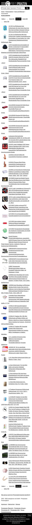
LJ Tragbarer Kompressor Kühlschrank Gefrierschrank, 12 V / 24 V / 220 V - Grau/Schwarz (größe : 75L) (19, 391)
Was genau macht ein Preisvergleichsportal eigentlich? (15, 495)
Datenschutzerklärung (17, 521)
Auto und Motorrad (19, 11)
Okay (29, 515)
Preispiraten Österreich (7, 508)
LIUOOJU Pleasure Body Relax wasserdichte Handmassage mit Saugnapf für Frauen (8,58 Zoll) (17, 164)
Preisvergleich (9, 11)
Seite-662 (11, 19)
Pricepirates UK (5, 510)
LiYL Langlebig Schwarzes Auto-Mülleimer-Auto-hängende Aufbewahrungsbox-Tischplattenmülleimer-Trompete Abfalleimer (13, 340)
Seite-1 (3, 19)
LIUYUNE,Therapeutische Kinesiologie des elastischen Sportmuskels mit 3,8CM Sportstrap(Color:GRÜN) (19, 230)
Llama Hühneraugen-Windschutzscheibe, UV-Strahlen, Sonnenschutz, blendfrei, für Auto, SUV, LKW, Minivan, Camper (20, 462)
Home (2, 11)
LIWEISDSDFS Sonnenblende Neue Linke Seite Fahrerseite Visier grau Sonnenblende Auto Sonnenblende (18, 260)
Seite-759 (6, 21)
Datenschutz (11, 504)
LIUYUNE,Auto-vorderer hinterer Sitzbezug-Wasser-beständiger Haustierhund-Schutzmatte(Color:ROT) (19, 223)
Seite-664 (25, 19)
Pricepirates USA (15, 510)
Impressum (4, 504)
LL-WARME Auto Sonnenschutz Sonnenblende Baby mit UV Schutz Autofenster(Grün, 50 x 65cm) (18, 455)
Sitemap (18, 504)
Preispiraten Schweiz (20, 508)
